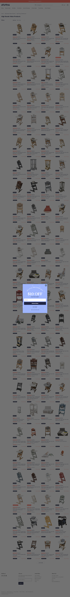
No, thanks (35, 307)
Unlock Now (35, 303)
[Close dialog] (46, 285)
